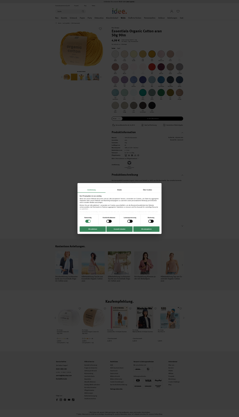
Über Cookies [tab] (147, 190)
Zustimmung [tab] (91, 190)
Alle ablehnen (92, 229)
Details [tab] (119, 190)
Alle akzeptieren (146, 229)
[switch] (109, 221)
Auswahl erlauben (119, 229)
